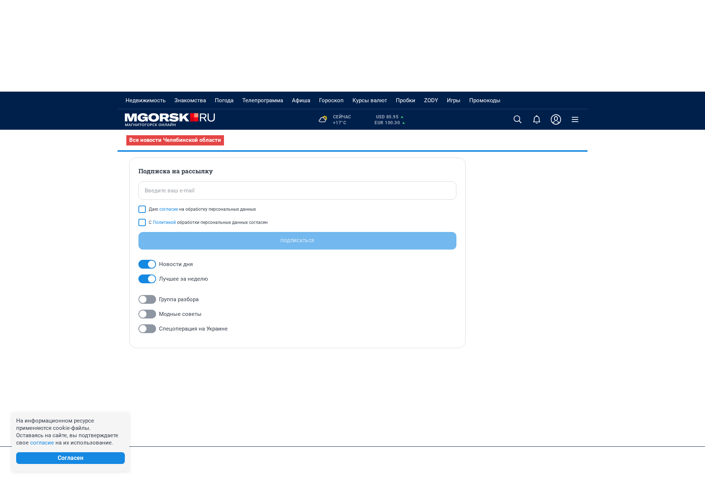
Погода (224, 100)
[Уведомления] (537, 119)
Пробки (405, 100)
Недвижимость (146, 100)
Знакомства (190, 100)
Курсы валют (369, 100)
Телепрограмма (262, 100)
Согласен (70, 457)
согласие (168, 209)
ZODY (431, 100)
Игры (453, 100)
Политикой (164, 222)
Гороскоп (331, 100)
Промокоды (484, 100)
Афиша (301, 100)
